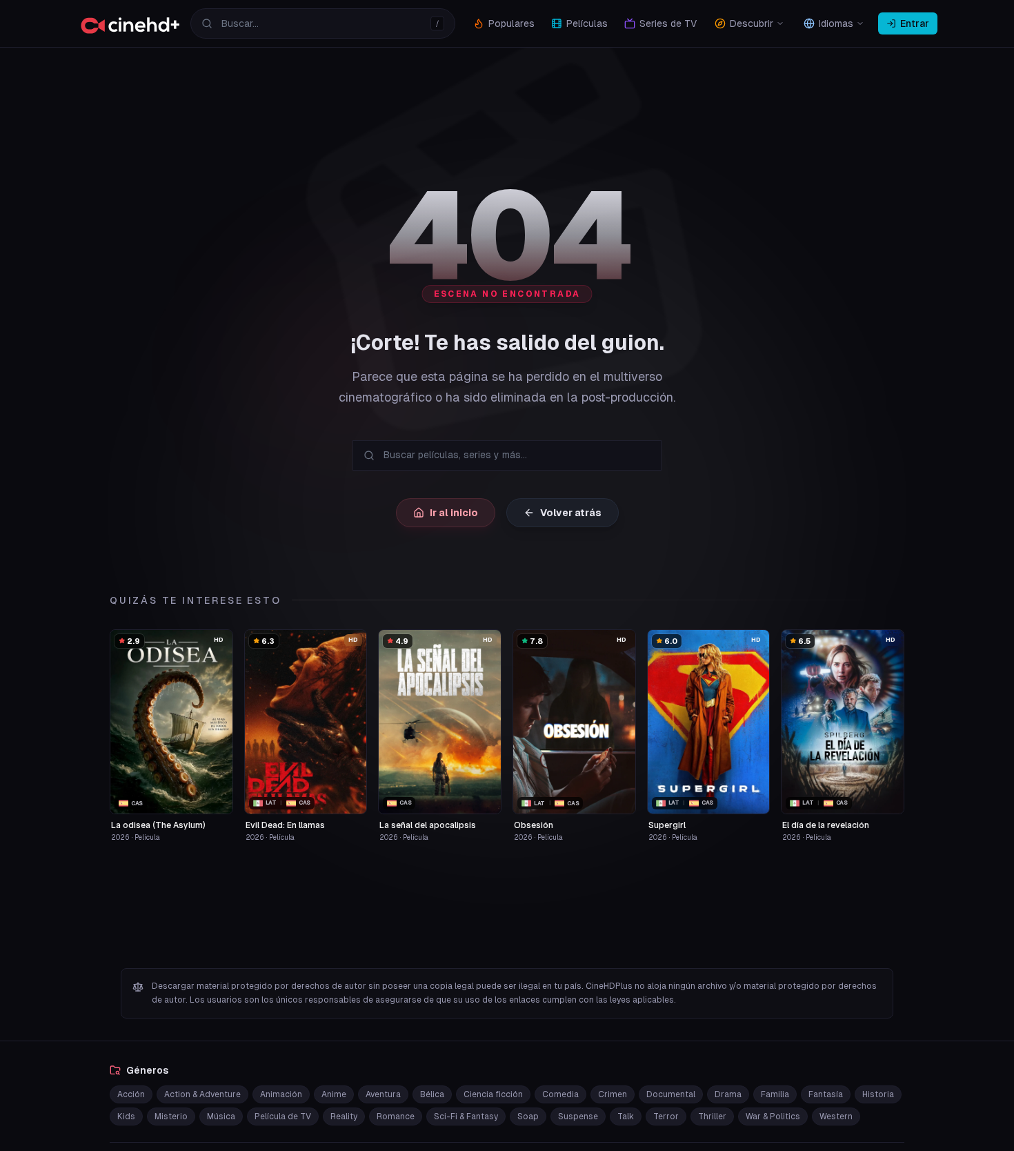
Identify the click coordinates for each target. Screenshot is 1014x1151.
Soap (528, 1116)
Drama (728, 1094)
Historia (878, 1094)
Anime (333, 1094)
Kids (126, 1116)
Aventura (383, 1094)
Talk (625, 1116)
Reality (343, 1116)
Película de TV (283, 1116)
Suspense (578, 1116)
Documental (670, 1094)
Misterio (171, 1116)
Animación (281, 1094)
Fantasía (825, 1094)
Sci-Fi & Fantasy (466, 1116)
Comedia (560, 1094)
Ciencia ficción (493, 1094)
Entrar (914, 23)
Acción (131, 1094)
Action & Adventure (202, 1094)
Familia (775, 1094)
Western (836, 1116)
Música (221, 1116)
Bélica (432, 1094)
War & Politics (773, 1116)
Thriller (712, 1116)
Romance (396, 1116)
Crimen (612, 1094)
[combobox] (322, 23)
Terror (666, 1116)
